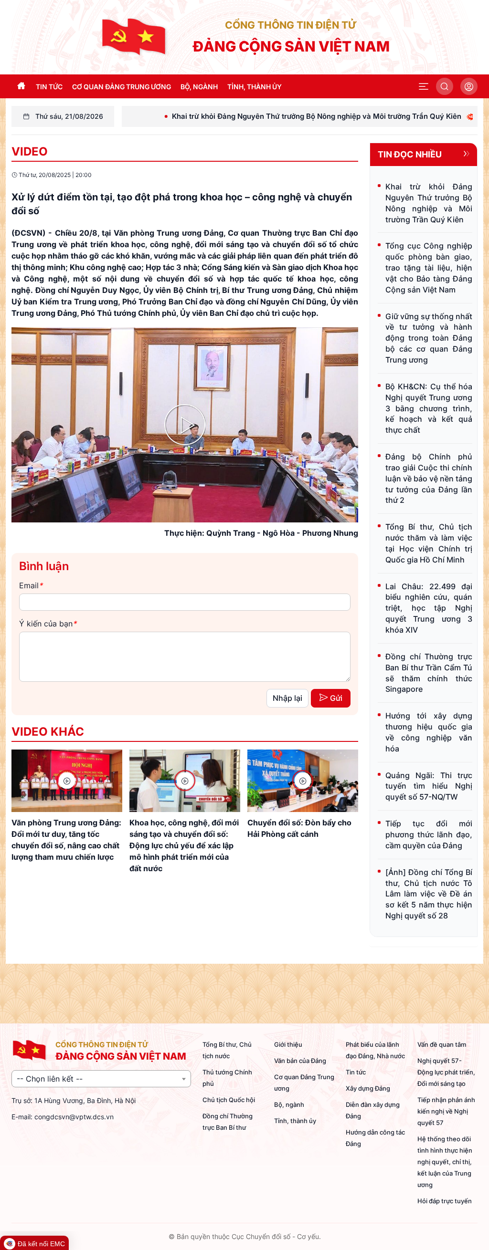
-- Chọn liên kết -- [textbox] (50, 1078)
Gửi (336, 698)
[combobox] (101, 1078)
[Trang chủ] (135, 36)
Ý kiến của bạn (47, 623)
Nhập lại (287, 698)
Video (29, 151)
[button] (423, 86)
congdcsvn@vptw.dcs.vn (74, 1117)
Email (31, 585)
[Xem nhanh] (67, 780)
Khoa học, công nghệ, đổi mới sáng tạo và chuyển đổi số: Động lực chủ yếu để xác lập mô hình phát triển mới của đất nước (184, 845)
